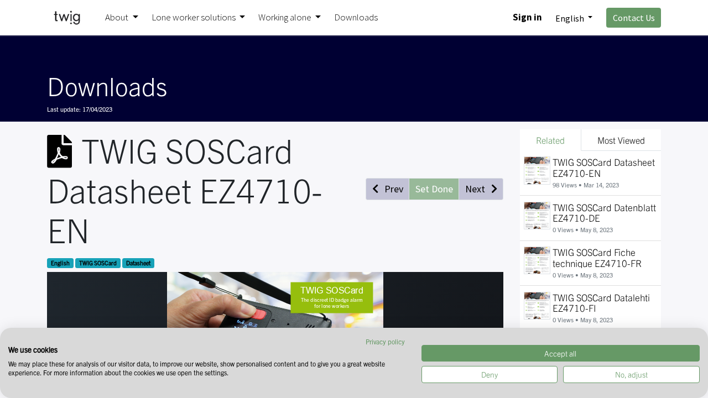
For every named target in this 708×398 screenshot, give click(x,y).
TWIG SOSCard (98, 262)
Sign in (527, 17)
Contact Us (634, 17)
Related (550, 139)
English (60, 262)
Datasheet (138, 262)
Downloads (107, 85)
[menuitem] (355, 17)
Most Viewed (621, 139)
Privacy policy (385, 341)
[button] (387, 189)
